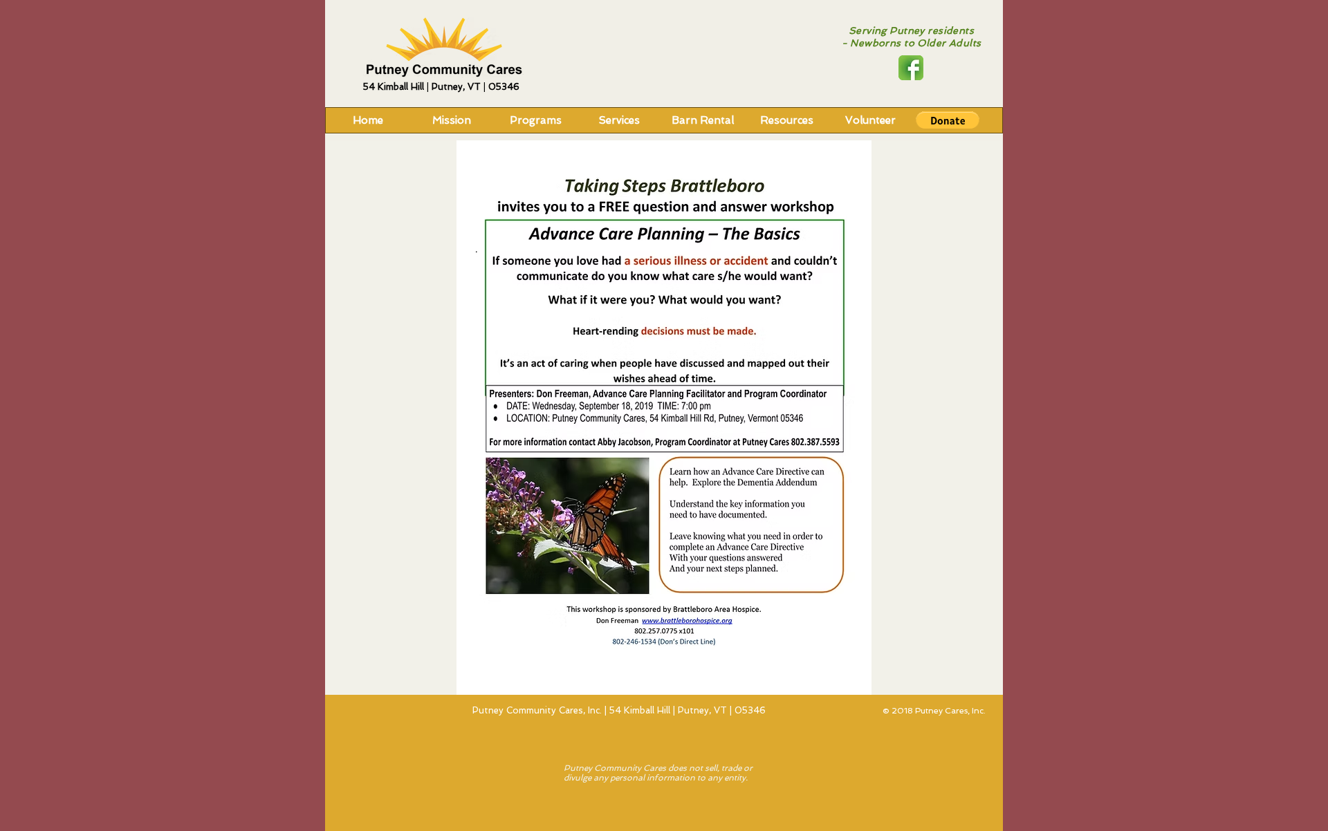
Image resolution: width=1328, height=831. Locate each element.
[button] (947, 120)
